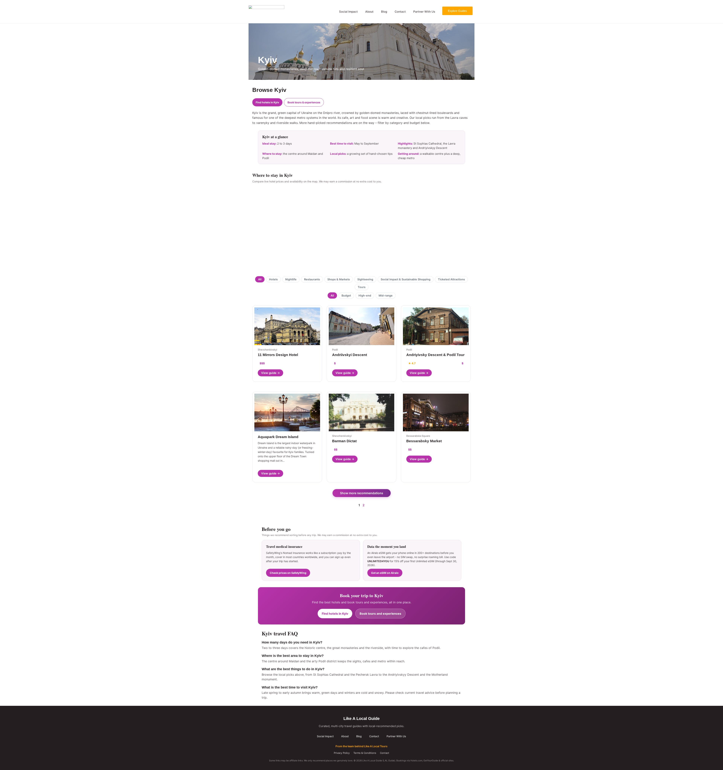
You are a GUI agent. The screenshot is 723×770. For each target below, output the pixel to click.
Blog (384, 11)
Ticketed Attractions (451, 279)
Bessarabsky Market (424, 441)
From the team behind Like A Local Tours (361, 746)
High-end (364, 295)
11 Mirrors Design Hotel (278, 355)
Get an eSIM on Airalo (385, 572)
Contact (400, 11)
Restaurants (312, 279)
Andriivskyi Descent (349, 355)
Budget (346, 295)
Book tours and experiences (380, 613)
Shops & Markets (338, 279)
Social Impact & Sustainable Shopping (405, 279)
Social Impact (348, 11)
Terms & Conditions (364, 752)
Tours (361, 287)
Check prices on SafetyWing (288, 572)
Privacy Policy (342, 752)
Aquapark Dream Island (278, 437)
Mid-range (386, 295)
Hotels (273, 279)
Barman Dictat (344, 441)
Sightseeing (365, 279)
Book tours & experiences (304, 102)
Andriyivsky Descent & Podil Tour (435, 355)
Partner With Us (424, 11)
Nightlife (291, 279)
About (369, 11)
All (260, 279)
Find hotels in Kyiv (267, 102)
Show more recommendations (361, 493)
